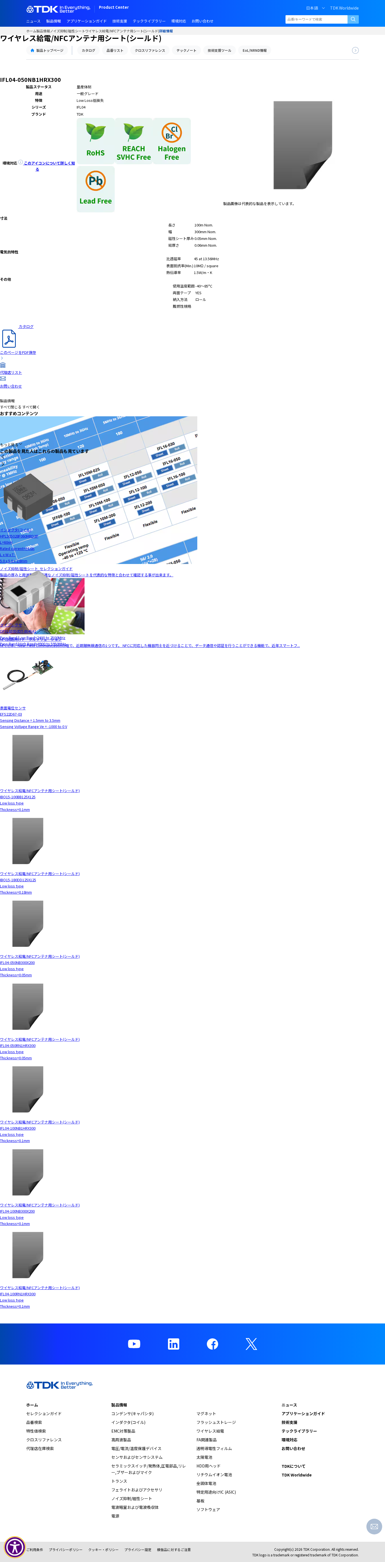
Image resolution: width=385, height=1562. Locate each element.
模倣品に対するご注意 (174, 1549)
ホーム (31, 30)
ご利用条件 (34, 1549)
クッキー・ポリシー (103, 1549)
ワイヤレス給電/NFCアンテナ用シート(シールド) (122, 30)
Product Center (114, 8)
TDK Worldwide (344, 8)
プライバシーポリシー (66, 1549)
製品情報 (43, 30)
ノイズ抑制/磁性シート (67, 30)
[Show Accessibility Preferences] (15, 1547)
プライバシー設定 (137, 1549)
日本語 (312, 8)
